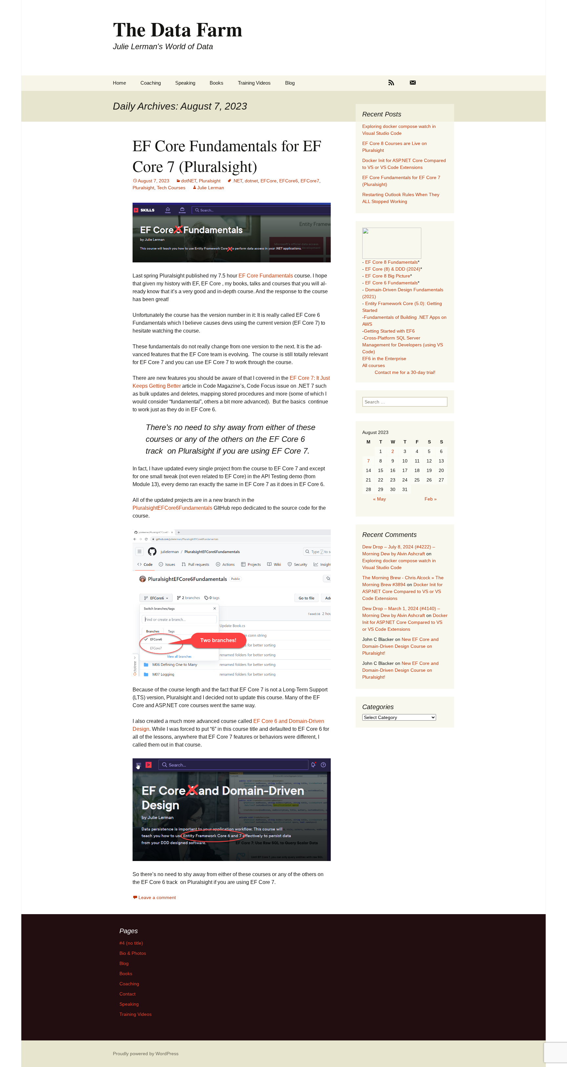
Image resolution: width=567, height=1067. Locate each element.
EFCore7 (310, 180)
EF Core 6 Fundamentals (391, 282)
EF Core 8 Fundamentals (391, 262)
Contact (127, 993)
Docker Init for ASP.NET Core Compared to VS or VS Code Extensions (402, 591)
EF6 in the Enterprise (384, 358)
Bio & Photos (132, 953)
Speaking (185, 83)
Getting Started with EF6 (389, 331)
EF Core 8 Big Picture (387, 275)
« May (379, 499)
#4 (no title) (131, 943)
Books (216, 83)
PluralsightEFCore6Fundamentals (172, 508)
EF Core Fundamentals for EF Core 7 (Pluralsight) (227, 155)
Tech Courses (171, 187)
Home (119, 83)
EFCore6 (288, 180)
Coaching (150, 83)
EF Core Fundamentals (266, 275)
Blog (290, 83)
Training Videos (254, 83)
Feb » (431, 499)
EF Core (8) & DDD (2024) (392, 269)
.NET (237, 180)
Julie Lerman (210, 187)
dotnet (251, 180)
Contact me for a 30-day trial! (405, 372)
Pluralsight (209, 180)
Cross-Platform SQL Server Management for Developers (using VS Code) (402, 344)
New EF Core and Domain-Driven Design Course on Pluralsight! (400, 646)
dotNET (188, 180)
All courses (373, 365)
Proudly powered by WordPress (145, 1053)
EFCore (269, 180)
